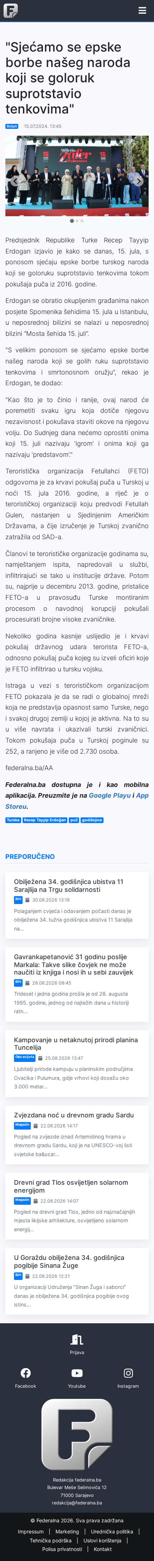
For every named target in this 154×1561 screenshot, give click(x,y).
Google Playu (110, 795)
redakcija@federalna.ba (77, 1503)
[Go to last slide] (15, 181)
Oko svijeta (24, 1057)
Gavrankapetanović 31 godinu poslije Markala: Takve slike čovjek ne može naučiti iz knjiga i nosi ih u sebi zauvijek (73, 964)
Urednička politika (113, 1531)
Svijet (12, 126)
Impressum (31, 1531)
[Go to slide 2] (77, 220)
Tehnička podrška (51, 1540)
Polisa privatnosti (62, 1549)
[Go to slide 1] (72, 221)
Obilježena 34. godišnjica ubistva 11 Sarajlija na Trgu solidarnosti (69, 885)
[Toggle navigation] (142, 11)
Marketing (68, 1531)
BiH (18, 899)
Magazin (22, 1124)
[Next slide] (138, 181)
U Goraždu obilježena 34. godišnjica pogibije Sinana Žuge (69, 1261)
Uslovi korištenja (103, 1540)
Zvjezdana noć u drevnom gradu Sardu (74, 1115)
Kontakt (103, 1549)
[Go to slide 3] (82, 220)
